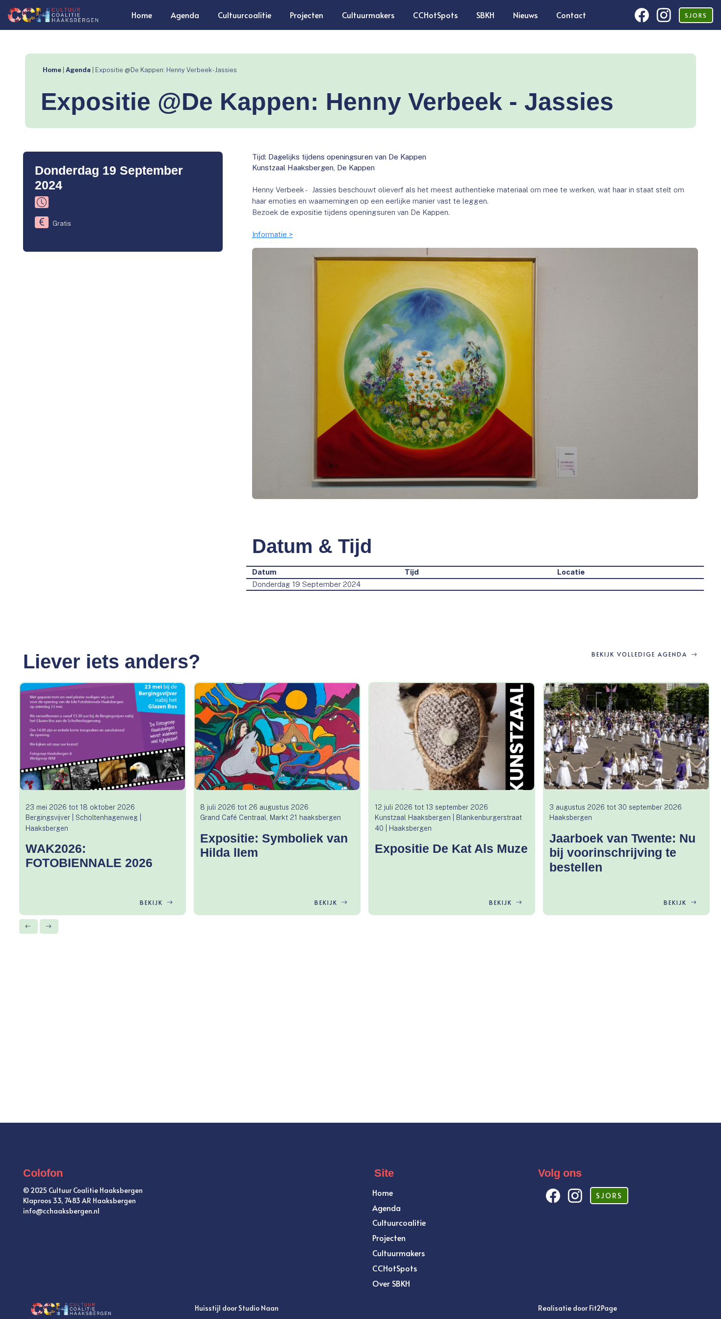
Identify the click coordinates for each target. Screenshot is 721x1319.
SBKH (485, 14)
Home (141, 14)
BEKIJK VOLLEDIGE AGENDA (639, 654)
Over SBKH (391, 1283)
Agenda (185, 14)
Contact (571, 14)
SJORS (696, 15)
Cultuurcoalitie (244, 14)
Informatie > (272, 234)
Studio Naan (258, 1308)
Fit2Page (603, 1308)
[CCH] (52, 14)
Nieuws (525, 14)
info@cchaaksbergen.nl (61, 1210)
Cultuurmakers (368, 14)
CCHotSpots (435, 14)
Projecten (306, 14)
